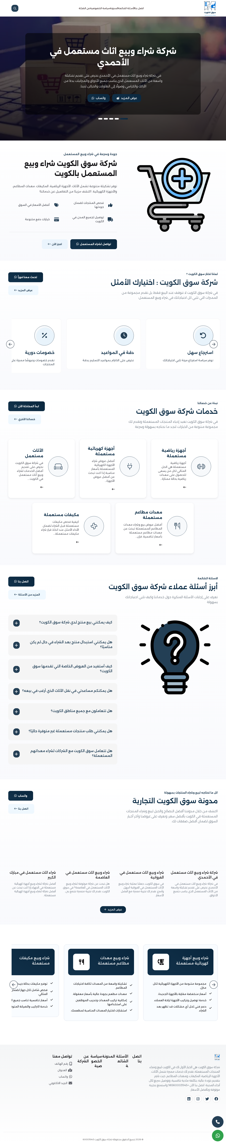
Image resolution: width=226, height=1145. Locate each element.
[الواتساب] (218, 1135)
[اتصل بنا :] (218, 1122)
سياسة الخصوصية (100, 8)
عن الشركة (84, 8)
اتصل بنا (139, 8)
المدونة (114, 8)
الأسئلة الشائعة (126, 8)
